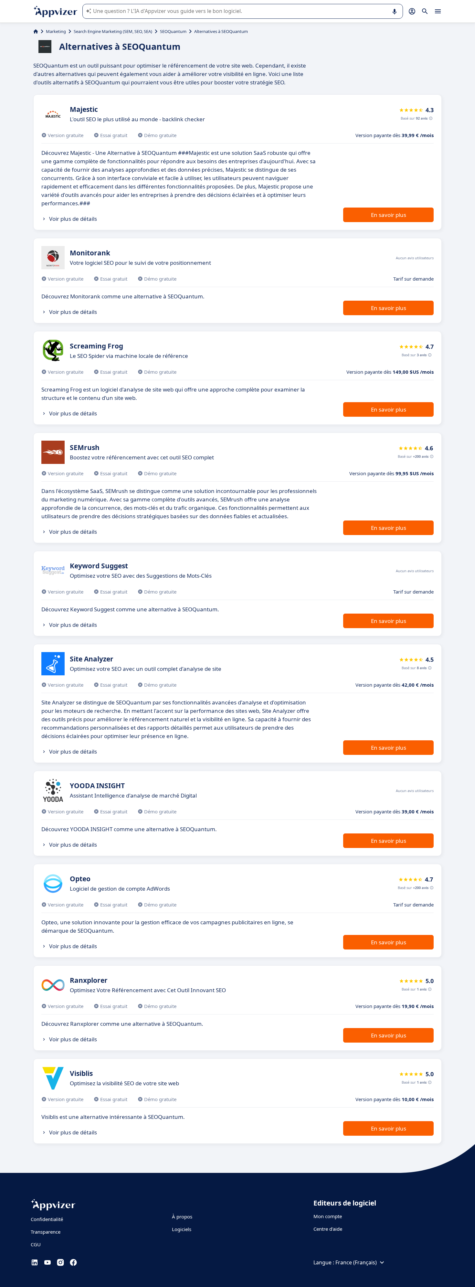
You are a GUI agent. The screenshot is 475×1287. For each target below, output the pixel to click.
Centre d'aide (327, 1229)
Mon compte (327, 1216)
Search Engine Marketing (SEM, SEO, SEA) (113, 31)
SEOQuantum (173, 31)
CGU (36, 1244)
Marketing (56, 31)
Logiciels (181, 1229)
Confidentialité (47, 1219)
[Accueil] (35, 31)
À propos (182, 1216)
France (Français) (356, 1262)
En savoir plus (388, 215)
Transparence (45, 1231)
